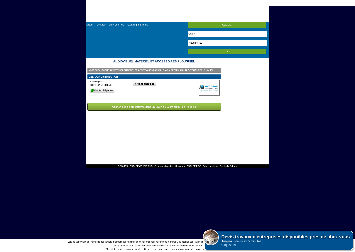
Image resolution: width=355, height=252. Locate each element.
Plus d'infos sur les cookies (119, 249)
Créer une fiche (116, 24)
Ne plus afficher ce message (149, 249)
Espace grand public (137, 24)
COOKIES (123, 166)
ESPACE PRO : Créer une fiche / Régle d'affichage (212, 166)
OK (227, 51)
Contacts (101, 24)
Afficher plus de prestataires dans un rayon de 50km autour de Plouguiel (154, 106)
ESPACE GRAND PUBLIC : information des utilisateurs (157, 166)
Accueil (90, 24)
